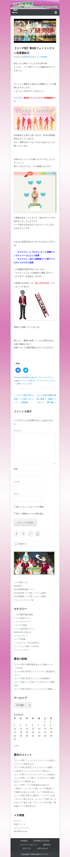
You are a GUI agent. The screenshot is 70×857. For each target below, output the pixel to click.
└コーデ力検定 (20, 625)
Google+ (30, 533)
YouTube (37, 533)
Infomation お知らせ (29, 377)
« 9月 (16, 746)
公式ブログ (26, 848)
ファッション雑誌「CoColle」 (27, 646)
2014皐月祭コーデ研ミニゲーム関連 (30, 593)
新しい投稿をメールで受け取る (30, 514)
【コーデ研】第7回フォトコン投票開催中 (32, 678)
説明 (18, 384)
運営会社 (46, 845)
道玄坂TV (18, 586)
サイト (17, 494)
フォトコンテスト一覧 (23, 600)
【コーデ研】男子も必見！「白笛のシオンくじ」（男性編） (24, 398)
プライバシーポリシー (29, 845)
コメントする (27, 384)
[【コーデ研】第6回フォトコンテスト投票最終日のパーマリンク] (35, 31)
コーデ (39, 381)
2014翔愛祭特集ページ (24, 589)
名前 (16, 469)
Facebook (16, 533)
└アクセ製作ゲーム (22, 618)
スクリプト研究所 (21, 764)
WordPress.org (20, 831)
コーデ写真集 (20, 639)
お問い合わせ (42, 848)
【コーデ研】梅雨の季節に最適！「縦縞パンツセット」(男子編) (46, 398)
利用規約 (24, 841)
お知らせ (31, 381)
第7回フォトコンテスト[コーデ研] (31, 771)
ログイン (18, 821)
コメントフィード (21, 828)
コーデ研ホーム (21, 582)
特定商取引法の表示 (41, 841)
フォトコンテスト (45, 377)
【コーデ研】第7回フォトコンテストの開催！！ (35, 689)
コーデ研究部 (23, 3)
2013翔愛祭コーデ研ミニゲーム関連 (30, 596)
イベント (23, 381)
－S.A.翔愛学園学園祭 (23, 614)
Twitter (23, 533)
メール (17, 482)
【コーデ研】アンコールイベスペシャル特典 (33, 760)
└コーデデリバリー (22, 621)
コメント (18, 430)
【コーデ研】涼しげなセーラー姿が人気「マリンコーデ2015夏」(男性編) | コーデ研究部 (35, 802)
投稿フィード (20, 824)
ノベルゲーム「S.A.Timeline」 (27, 643)
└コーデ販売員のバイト (24, 629)
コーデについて (21, 636)
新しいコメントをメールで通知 (30, 507)
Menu (14, 12)
